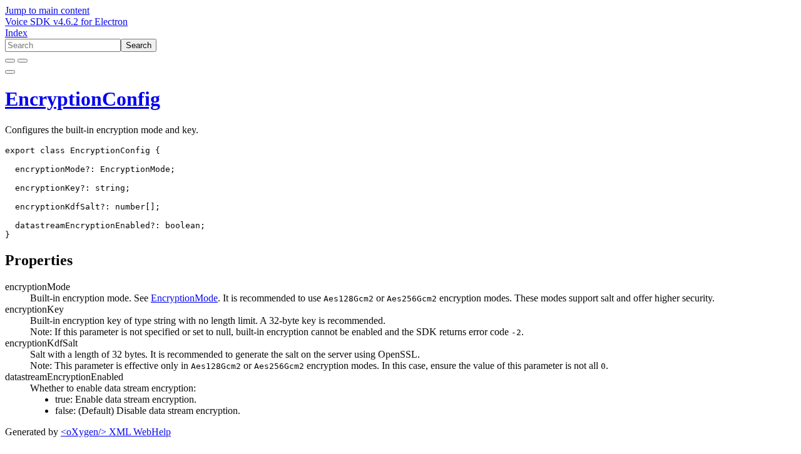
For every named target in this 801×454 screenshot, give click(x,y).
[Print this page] (10, 72)
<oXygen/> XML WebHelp (116, 431)
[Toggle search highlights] (10, 61)
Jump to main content (47, 10)
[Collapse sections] (23, 61)
